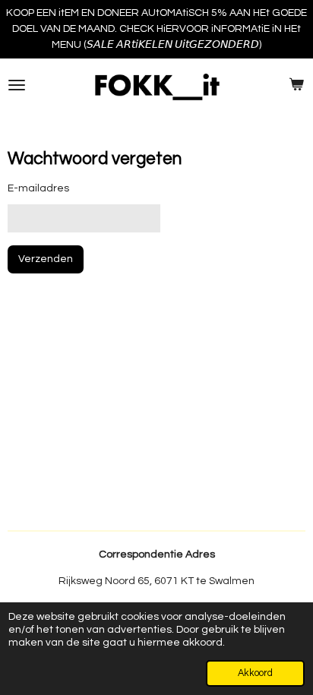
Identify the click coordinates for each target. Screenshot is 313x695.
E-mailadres (38, 188)
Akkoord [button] (255, 673)
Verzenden (45, 259)
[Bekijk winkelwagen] (296, 85)
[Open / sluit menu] (16, 85)
